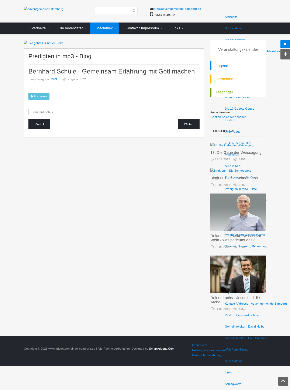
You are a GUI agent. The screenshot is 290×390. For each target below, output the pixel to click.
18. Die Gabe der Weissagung (236, 152)
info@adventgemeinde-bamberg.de (177, 8)
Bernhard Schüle (42, 112)
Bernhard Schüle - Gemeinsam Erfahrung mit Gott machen (111, 71)
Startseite (231, 16)
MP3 (54, 79)
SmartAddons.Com (162, 348)
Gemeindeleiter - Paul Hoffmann (246, 338)
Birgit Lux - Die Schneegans (234, 178)
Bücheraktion (233, 361)
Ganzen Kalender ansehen (228, 117)
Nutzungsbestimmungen (208, 350)
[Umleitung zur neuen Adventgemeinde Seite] (43, 42)
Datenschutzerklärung (207, 355)
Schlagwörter (233, 384)
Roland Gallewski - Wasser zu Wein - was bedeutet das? (235, 238)
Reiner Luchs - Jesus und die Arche (235, 300)
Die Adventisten (235, 39)
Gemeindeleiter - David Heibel (245, 326)
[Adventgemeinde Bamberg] (43, 8)
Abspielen (40, 96)
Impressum (199, 345)
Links (228, 372)
